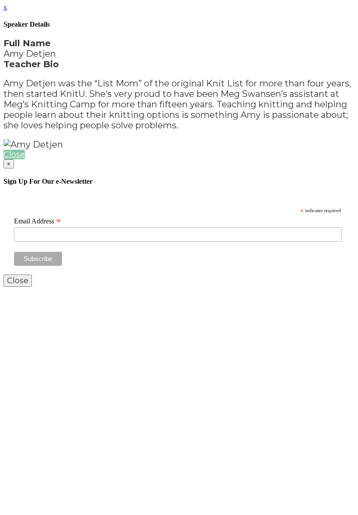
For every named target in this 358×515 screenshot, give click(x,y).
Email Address (37, 221)
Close (14, 154)
